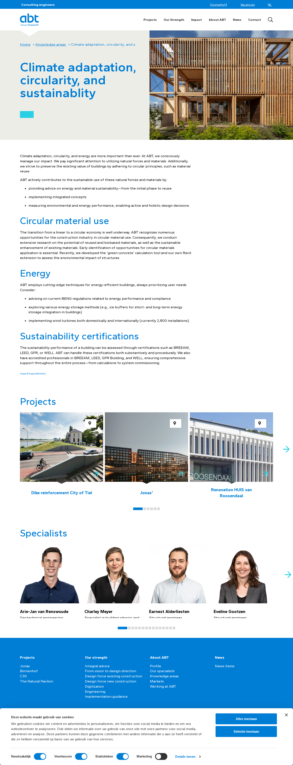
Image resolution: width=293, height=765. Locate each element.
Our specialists (162, 671)
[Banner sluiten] (286, 714)
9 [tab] (153, 628)
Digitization (94, 686)
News (237, 20)
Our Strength (174, 20)
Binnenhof (29, 671)
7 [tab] (146, 628)
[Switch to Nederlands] (270, 5)
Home (25, 44)
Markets (157, 681)
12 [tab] (163, 628)
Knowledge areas (51, 44)
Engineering (95, 691)
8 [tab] (150, 628)
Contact (254, 20)
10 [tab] (157, 628)
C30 (23, 676)
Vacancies (247, 5)
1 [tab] (138, 508)
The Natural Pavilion (36, 681)
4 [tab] (151, 508)
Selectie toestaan (246, 731)
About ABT (217, 20)
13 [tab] (167, 628)
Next (286, 449)
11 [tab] (160, 628)
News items (224, 666)
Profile (155, 666)
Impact (196, 20)
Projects (150, 20)
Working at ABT (163, 686)
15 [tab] (174, 628)
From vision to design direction (110, 671)
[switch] (81, 756)
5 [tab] (155, 508)
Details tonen (185, 756)
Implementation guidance (106, 696)
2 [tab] (144, 508)
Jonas (25, 666)
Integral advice (97, 666)
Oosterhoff (218, 5)
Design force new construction (110, 681)
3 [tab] (148, 508)
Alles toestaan (246, 719)
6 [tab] (158, 508)
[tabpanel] (61, 455)
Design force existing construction (113, 676)
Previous (7, 444)
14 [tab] (170, 628)
